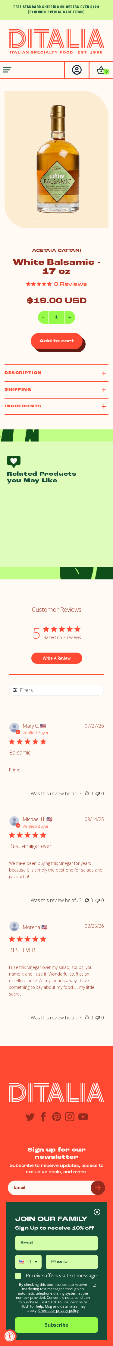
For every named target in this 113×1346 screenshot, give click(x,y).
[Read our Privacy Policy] (94, 1285)
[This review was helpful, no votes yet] (87, 793)
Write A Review (57, 658)
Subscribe (56, 1325)
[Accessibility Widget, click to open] (10, 1336)
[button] (101, 70)
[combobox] (28, 1262)
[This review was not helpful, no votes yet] (98, 793)
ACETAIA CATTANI (56, 251)
